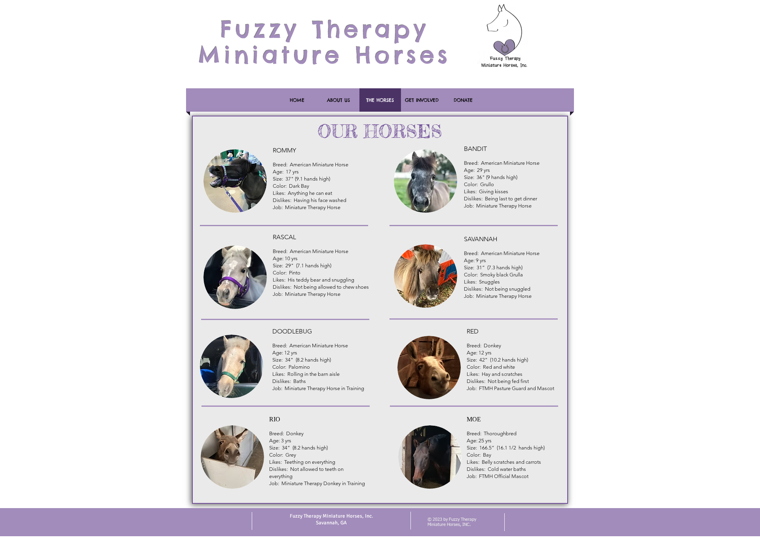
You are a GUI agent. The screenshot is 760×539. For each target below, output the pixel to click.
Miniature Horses (324, 55)
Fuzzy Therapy (324, 29)
